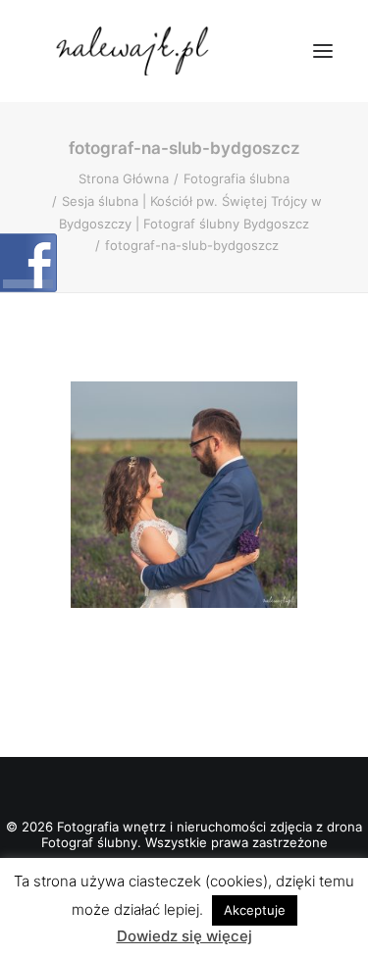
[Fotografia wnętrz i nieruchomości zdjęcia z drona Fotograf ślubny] (135, 51)
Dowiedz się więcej (184, 936)
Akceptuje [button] (255, 910)
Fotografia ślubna (236, 178)
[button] (323, 51)
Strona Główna (124, 178)
